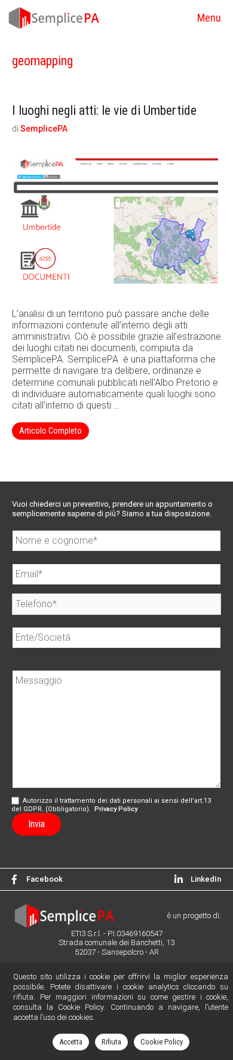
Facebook (44, 879)
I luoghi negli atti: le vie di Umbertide (104, 110)
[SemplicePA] (56, 18)
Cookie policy (161, 1041)
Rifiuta (111, 1041)
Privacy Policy (115, 809)
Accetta (70, 1041)
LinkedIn (202, 879)
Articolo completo (54, 432)
